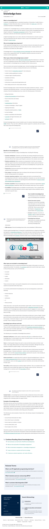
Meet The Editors (11, 520)
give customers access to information (22, 51)
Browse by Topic (19, 517)
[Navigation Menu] (1, 7)
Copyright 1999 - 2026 (14, 524)
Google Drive (38, 208)
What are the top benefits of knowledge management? (19, 444)
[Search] (47, 7)
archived (7, 119)
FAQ (20, 110)
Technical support (7, 10)
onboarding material (17, 71)
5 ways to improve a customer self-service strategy (18, 450)
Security (5, 505)
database (6, 24)
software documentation (10, 96)
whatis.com (34, 24)
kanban (19, 360)
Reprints (30, 521)
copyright (7, 116)
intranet (30, 214)
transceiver (27, 501)
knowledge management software (34, 327)
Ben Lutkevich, (7, 16)
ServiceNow (23, 369)
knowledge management (19, 32)
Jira (29, 336)
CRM (5, 123)
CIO (4, 508)
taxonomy (17, 235)
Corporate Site (24, 521)
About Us (5, 520)
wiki (34, 214)
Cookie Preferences (11, 525)
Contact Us (26, 520)
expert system (12, 40)
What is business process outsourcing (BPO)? (17, 476)
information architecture (16, 232)
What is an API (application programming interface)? (19, 469)
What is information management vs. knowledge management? (21, 447)
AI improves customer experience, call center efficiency (19, 453)
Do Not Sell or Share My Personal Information (24, 525)
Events (44, 520)
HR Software (6, 511)
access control (40, 210)
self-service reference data (25, 59)
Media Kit (19, 521)
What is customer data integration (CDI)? (16, 482)
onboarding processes (33, 307)
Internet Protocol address (20, 352)
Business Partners (38, 520)
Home (2, 10)
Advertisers (31, 520)
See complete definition (9, 472)
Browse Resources (29, 517)
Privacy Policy (4, 525)
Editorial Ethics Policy (19, 520)
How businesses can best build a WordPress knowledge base (20, 441)
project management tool (11, 359)
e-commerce (24, 267)
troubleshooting (8, 103)
